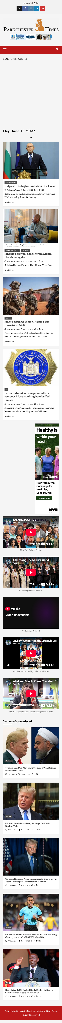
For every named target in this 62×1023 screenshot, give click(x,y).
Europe (8, 318)
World (8, 816)
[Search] (57, 49)
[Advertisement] (31, 95)
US (6, 389)
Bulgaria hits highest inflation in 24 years (30, 186)
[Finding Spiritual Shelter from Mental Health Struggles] (31, 228)
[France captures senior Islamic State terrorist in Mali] (31, 296)
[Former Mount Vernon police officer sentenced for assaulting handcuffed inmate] (31, 367)
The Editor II (12, 774)
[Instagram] (31, 8)
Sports (8, 927)
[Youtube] (42, 8)
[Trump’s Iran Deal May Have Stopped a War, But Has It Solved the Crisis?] (31, 745)
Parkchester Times (13, 190)
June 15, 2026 (25, 774)
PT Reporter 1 (12, 830)
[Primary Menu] (6, 49)
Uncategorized (10, 182)
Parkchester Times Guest (15, 261)
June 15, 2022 (28, 190)
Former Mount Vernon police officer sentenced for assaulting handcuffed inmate (27, 397)
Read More (9, 202)
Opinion (9, 761)
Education (9, 250)
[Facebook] (25, 8)
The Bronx (25, 250)
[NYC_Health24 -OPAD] (47, 468)
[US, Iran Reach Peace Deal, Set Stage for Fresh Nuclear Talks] (31, 801)
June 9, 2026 (25, 885)
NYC (17, 250)
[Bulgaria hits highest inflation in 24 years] (31, 160)
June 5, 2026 (25, 996)
